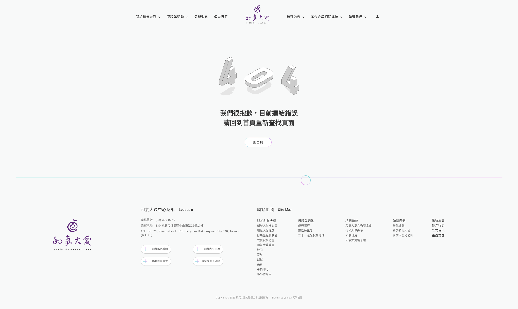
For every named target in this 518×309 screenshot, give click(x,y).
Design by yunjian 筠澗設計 (287, 297)
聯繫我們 (355, 17)
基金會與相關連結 (324, 17)
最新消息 (201, 17)
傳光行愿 (221, 17)
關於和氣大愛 (146, 17)
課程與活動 (175, 17)
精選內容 (293, 17)
